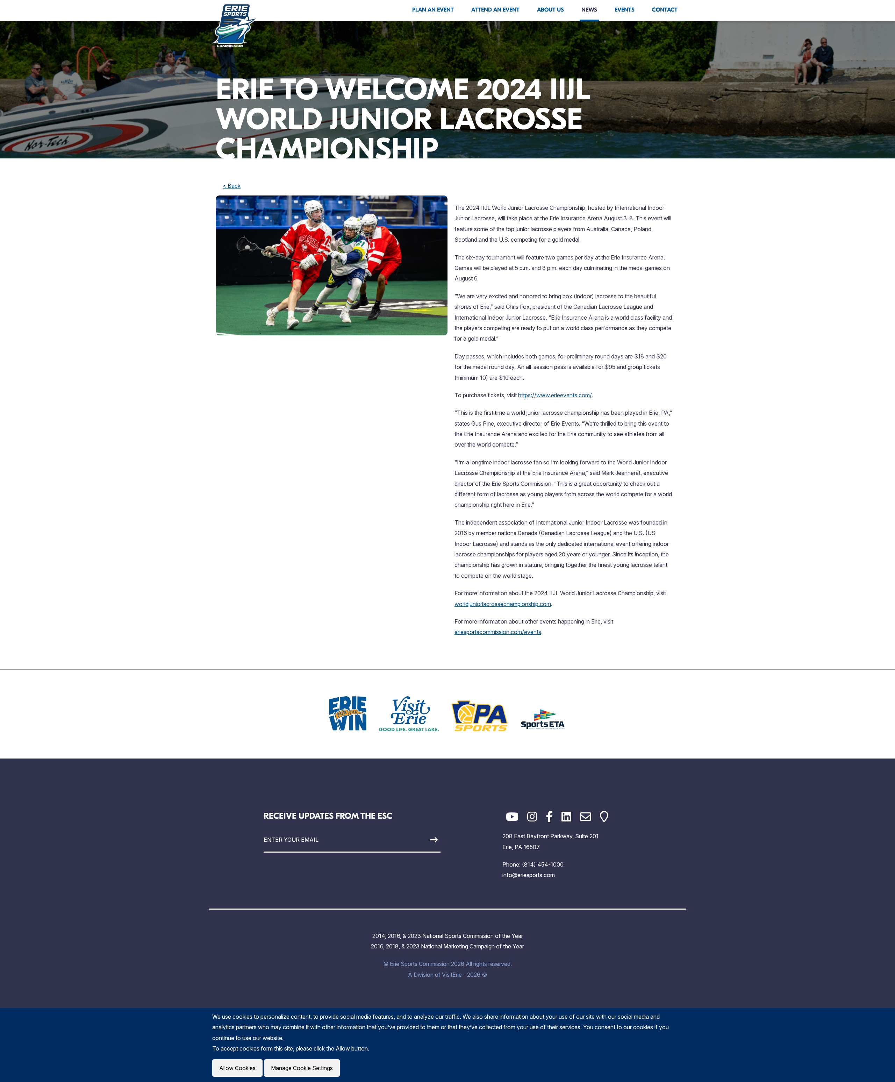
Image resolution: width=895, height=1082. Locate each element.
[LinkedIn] (566, 816)
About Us (550, 10)
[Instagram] (532, 816)
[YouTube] (512, 816)
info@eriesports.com (528, 874)
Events (625, 10)
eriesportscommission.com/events (497, 631)
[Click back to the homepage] (234, 25)
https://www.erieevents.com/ (555, 395)
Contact (665, 10)
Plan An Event (433, 10)
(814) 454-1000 (543, 864)
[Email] (586, 816)
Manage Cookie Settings (302, 1068)
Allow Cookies (237, 1068)
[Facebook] (549, 816)
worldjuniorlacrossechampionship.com (502, 603)
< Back (232, 185)
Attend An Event (495, 10)
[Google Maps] (604, 816)
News (589, 10)
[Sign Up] (417, 840)
